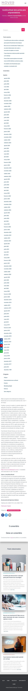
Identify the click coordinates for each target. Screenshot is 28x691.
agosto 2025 (7, 112)
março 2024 (7, 159)
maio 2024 (6, 154)
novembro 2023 (7, 170)
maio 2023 (6, 187)
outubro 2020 (7, 271)
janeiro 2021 (7, 263)
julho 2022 (6, 215)
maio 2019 (6, 319)
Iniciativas (14, 680)
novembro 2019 (7, 302)
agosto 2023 (7, 179)
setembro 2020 (7, 274)
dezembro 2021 (7, 232)
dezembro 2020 (7, 266)
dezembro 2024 (7, 134)
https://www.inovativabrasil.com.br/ (10, 469)
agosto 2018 (7, 344)
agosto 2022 (7, 212)
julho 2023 (6, 182)
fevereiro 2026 (7, 95)
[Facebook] (1, 339)
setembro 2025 (7, 109)
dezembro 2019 (7, 299)
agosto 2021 (7, 243)
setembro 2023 (7, 176)
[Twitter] (1, 342)
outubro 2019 (7, 305)
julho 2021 (6, 246)
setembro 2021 (7, 240)
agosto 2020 (7, 277)
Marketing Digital (8, 386)
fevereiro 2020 (7, 294)
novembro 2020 (7, 268)
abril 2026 (6, 89)
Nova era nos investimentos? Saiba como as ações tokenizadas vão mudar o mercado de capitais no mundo (14, 48)
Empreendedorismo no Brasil (11, 380)
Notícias (6, 388)
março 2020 (7, 291)
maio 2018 (6, 350)
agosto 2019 (7, 310)
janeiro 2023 (7, 198)
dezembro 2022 (7, 201)
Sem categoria (7, 391)
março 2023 (7, 193)
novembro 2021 (7, 235)
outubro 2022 (7, 207)
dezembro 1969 (7, 369)
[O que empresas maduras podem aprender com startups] (14, 644)
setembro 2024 (7, 142)
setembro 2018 (7, 341)
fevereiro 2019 (7, 327)
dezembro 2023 (7, 168)
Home (8, 680)
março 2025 (7, 126)
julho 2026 (6, 81)
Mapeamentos (22, 680)
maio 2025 (6, 120)
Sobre (14, 684)
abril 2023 (6, 190)
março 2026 (7, 92)
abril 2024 (6, 156)
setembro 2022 (7, 210)
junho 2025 (6, 117)
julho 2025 (6, 114)
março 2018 (7, 355)
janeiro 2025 (7, 131)
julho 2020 (6, 280)
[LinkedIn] (1, 348)
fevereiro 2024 (7, 162)
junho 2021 (6, 249)
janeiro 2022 (7, 229)
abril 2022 (6, 221)
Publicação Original (6, 506)
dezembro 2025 (7, 100)
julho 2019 (6, 313)
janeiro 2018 (7, 358)
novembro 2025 (7, 103)
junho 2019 (6, 316)
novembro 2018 (7, 336)
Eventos (6, 383)
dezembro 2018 (7, 333)
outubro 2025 (7, 106)
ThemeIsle (20, 687)
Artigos (5, 377)
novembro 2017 (7, 364)
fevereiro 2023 (7, 196)
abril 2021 (6, 254)
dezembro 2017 (7, 361)
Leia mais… (12, 589)
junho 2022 (6, 218)
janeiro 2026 (7, 98)
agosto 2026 (7, 78)
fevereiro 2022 (7, 226)
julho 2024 (6, 148)
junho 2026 (6, 84)
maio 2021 (6, 252)
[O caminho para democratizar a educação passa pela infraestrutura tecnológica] (14, 562)
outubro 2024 (7, 140)
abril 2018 (6, 352)
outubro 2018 (7, 338)
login (12, 537)
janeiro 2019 (7, 330)
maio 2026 (6, 86)
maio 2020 (6, 285)
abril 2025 (6, 123)
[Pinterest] (1, 345)
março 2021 (7, 257)
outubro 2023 (7, 173)
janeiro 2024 (7, 165)
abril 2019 (6, 322)
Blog (3, 680)
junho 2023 (6, 184)
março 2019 (7, 324)
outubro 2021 (7, 238)
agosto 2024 (7, 145)
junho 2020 (6, 282)
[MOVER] (8, 3)
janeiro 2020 (7, 296)
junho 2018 (6, 347)
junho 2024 (6, 151)
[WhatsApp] (1, 351)
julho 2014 (6, 366)
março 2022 (7, 224)
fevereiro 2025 (7, 128)
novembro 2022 (7, 204)
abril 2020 (6, 288)
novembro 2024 (7, 137)
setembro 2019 (7, 308)
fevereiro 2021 (7, 260)
